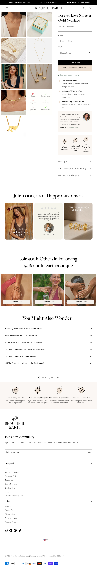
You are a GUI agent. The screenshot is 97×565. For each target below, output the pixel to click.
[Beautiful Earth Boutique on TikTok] (20, 530)
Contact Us (9, 480)
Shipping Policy (10, 522)
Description (63, 162)
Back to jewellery (50, 377)
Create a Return (10, 488)
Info (7, 501)
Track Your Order (11, 476)
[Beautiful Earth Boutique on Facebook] (10, 530)
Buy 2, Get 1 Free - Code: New (75, 68)
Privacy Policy (10, 514)
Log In (7, 492)
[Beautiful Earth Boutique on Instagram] (6, 530)
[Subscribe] (89, 452)
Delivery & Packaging (68, 175)
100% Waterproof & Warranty (72, 169)
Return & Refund (11, 484)
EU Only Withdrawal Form (14, 496)
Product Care (9, 510)
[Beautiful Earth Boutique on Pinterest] (15, 530)
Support (9, 463)
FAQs (7, 468)
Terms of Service (11, 518)
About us (8, 506)
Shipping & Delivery (12, 472)
